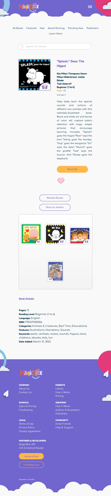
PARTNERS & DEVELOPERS (32, 440)
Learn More (55, 34)
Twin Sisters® (64, 83)
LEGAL (22, 420)
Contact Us (25, 392)
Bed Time (65, 326)
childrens (24, 337)
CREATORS (61, 402)
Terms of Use (26, 424)
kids (44, 337)
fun (50, 337)
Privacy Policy (27, 427)
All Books (18, 28)
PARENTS (60, 385)
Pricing (59, 396)
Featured (31, 28)
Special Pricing (27, 406)
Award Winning (56, 28)
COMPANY (24, 385)
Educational (79, 326)
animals (44, 334)
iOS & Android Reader (31, 448)
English (35, 318)
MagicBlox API (27, 444)
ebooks (36, 337)
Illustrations (37, 330)
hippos (74, 334)
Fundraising (26, 410)
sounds (64, 334)
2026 (32, 479)
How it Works (63, 392)
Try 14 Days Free (31, 464)
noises (54, 334)
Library (59, 389)
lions (83, 334)
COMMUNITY (62, 420)
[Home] (29, 7)
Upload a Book (31, 456)
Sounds (65, 330)
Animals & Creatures (45, 326)
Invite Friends (63, 424)
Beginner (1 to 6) (66, 87)
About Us (24, 389)
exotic (34, 334)
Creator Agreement (29, 431)
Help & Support (64, 427)
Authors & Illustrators (68, 410)
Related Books (55, 198)
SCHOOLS (24, 402)
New (42, 28)
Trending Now (75, 28)
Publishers (92, 28)
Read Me (72, 169)
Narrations (52, 330)
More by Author (58, 207)
